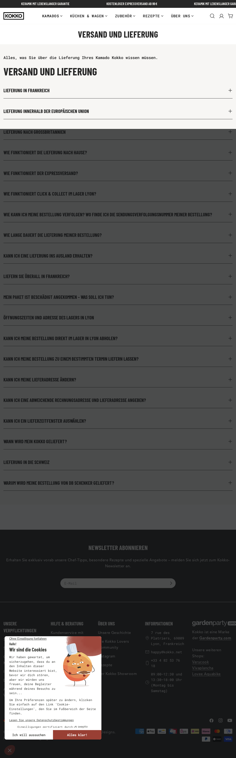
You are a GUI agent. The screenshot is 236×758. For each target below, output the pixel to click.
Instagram (106, 656)
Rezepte (105, 665)
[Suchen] (212, 16)
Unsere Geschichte (114, 632)
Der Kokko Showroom (117, 674)
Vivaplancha (202, 668)
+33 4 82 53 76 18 (165, 663)
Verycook (200, 662)
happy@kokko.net (166, 652)
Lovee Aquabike (206, 674)
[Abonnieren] (171, 583)
